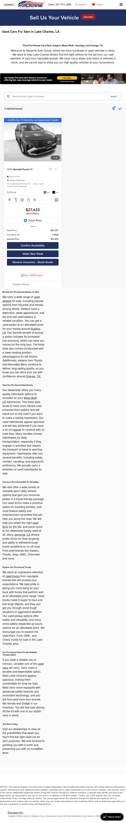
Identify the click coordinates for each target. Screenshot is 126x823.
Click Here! (88, 16)
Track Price (35, 220)
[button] (58, 139)
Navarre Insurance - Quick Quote (32, 262)
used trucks (13, 576)
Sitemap (35, 816)
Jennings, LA (22, 534)
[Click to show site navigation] (121, 4)
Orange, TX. (33, 376)
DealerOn (27, 816)
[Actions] (56, 169)
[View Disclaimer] (35, 200)
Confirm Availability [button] (33, 245)
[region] (33, 235)
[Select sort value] (119, 108)
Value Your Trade (32, 254)
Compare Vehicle (20, 284)
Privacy (42, 816)
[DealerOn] (15, 813)
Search (114, 96)
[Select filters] (114, 109)
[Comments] (56, 200)
